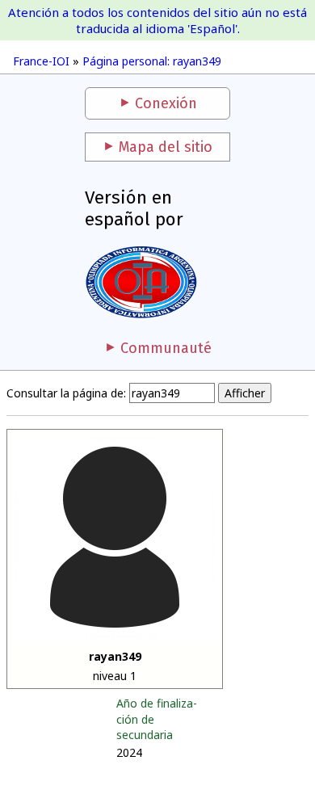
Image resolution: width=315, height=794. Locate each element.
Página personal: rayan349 (151, 61)
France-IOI (41, 61)
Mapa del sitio (165, 147)
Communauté (166, 348)
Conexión (166, 103)
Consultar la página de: (66, 393)
